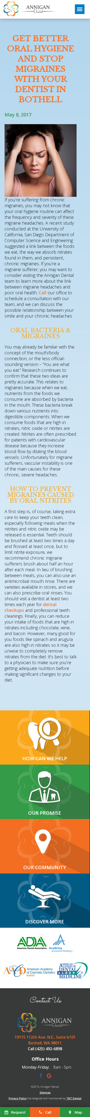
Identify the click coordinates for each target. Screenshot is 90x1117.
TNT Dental (73, 1098)
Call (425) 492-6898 (45, 1048)
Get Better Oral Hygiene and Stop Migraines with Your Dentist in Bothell (40, 69)
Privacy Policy (18, 1098)
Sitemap (45, 1092)
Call (43, 293)
